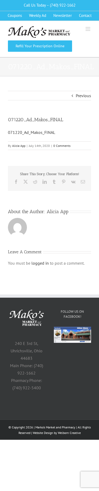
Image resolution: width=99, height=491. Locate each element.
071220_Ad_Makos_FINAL (31, 132)
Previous (83, 95)
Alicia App (18, 146)
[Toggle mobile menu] (88, 29)
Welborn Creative (69, 433)
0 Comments (61, 146)
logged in (40, 263)
